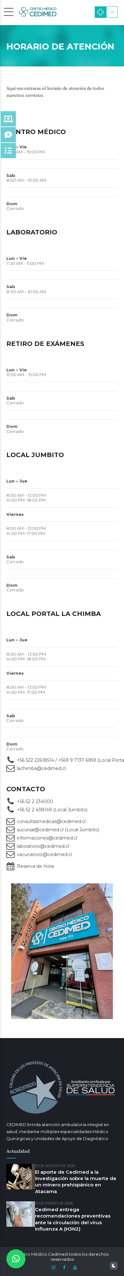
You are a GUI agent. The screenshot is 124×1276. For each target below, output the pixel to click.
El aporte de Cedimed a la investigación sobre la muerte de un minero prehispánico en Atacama (75, 1181)
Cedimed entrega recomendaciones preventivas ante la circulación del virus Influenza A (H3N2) (72, 1219)
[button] (15, 1258)
